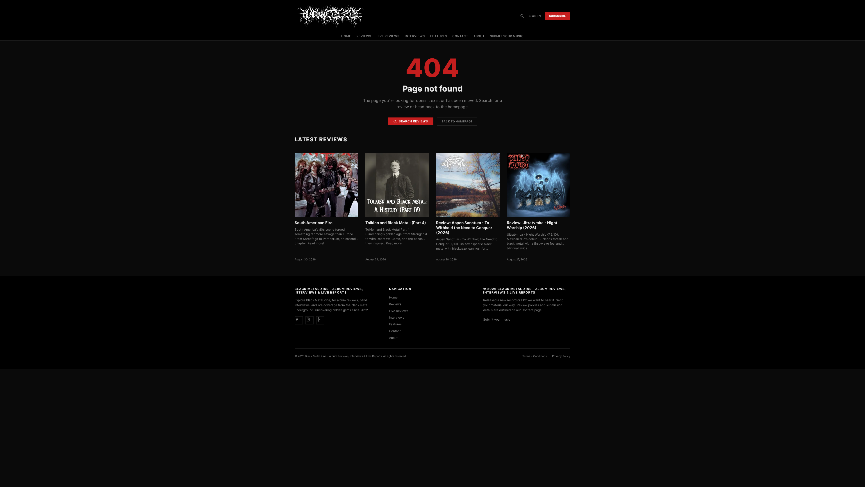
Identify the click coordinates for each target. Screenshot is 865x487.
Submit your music (507, 36)
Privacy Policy (561, 356)
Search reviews (413, 121)
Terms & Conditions (534, 356)
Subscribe (557, 16)
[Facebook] (299, 320)
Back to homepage (457, 121)
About (479, 36)
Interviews (415, 36)
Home (346, 36)
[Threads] (320, 320)
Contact (460, 36)
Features (438, 36)
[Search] (522, 16)
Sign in (535, 16)
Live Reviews (388, 36)
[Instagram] (309, 320)
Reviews (364, 36)
